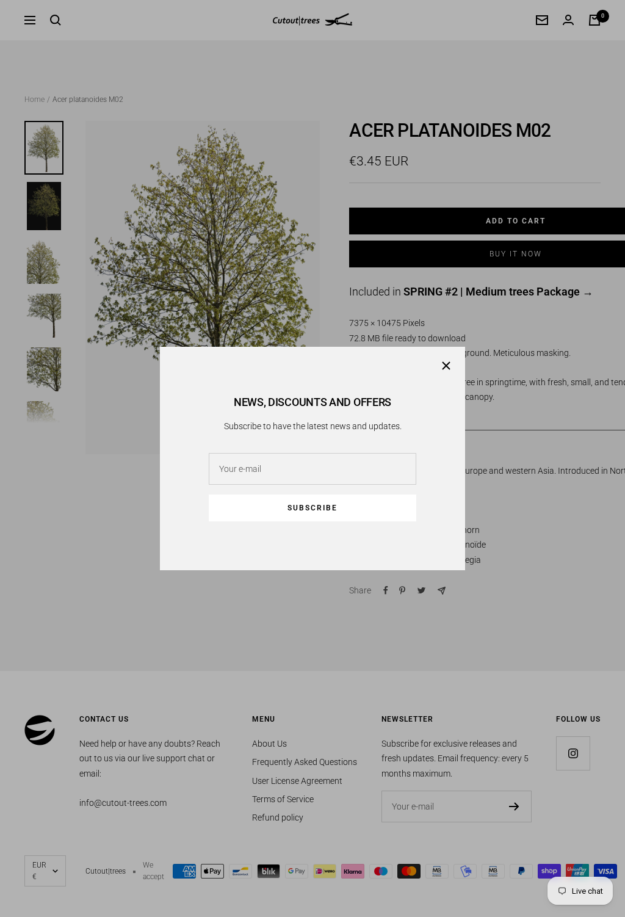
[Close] (446, 365)
